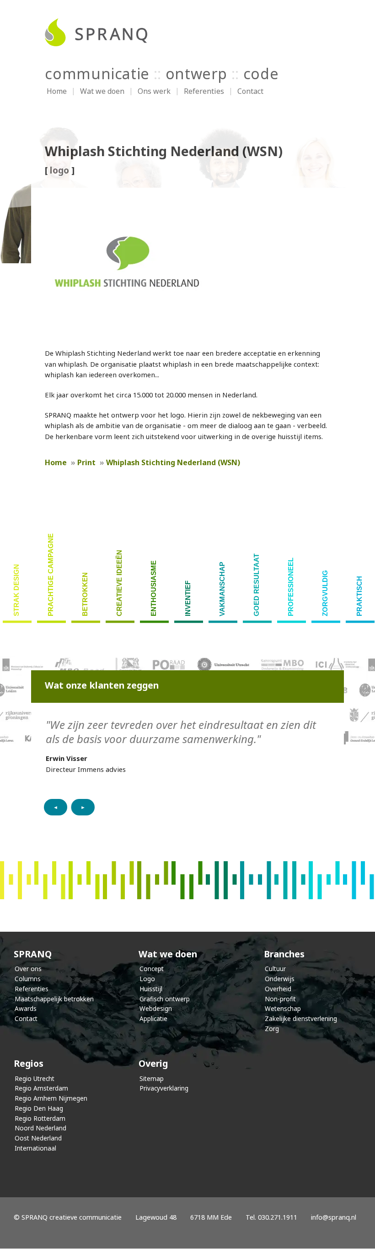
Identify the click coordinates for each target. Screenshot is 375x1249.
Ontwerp (196, 73)
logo (59, 170)
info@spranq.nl (333, 1217)
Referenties (204, 91)
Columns (28, 978)
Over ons (28, 968)
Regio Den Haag (39, 1108)
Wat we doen (102, 91)
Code (261, 73)
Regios (28, 1063)
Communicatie (97, 73)
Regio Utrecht (34, 1078)
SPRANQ (33, 954)
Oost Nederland (38, 1138)
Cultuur (275, 968)
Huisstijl (150, 988)
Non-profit (280, 998)
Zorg (272, 1028)
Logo (147, 978)
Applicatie (153, 1018)
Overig (153, 1063)
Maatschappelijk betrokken (54, 998)
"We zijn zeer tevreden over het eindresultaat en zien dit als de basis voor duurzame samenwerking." (181, 731)
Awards (26, 1008)
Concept (151, 968)
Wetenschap (283, 1008)
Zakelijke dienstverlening (301, 1018)
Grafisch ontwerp (164, 998)
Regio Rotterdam (40, 1118)
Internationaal (35, 1148)
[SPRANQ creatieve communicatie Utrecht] (187, 32)
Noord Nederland (40, 1128)
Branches (284, 954)
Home (57, 91)
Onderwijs (280, 978)
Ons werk (154, 91)
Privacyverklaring (163, 1088)
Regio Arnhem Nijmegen (51, 1098)
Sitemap (151, 1078)
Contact (250, 91)
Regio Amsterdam (41, 1088)
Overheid (278, 988)
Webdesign (155, 1008)
